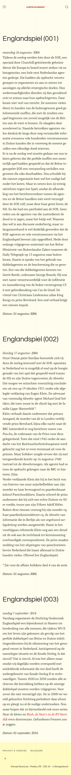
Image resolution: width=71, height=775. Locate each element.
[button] (4, 7)
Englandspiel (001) (30, 38)
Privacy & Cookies (15, 750)
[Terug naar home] (35, 7)
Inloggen (36, 750)
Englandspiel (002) (30, 339)
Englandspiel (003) (30, 599)
